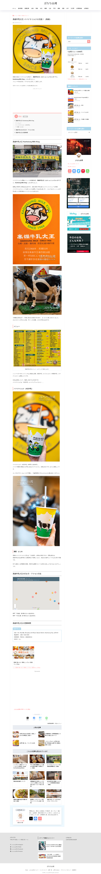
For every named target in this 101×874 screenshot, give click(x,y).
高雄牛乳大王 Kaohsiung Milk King (25, 120)
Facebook (35, 820)
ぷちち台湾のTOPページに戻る (22, 709)
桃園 (45, 8)
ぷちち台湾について (74, 163)
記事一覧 (50, 870)
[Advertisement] (37, 100)
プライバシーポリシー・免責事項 (68, 870)
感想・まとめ (20, 127)
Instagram (40, 820)
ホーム (14, 8)
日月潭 (72, 8)
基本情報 (20, 8)
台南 (32, 8)
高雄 (37, 8)
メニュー (19, 123)
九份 (50, 8)
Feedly (87, 173)
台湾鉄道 (86, 8)
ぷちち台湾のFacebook (17, 849)
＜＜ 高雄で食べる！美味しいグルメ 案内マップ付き (26, 667)
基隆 (59, 8)
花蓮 (63, 8)
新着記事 (27, 8)
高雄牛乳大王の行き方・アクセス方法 (25, 130)
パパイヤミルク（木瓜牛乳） (24, 125)
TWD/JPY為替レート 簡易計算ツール (77, 79)
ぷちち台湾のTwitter (16, 847)
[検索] (88, 41)
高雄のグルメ (58, 723)
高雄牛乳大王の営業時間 (22, 132)
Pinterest (83, 173)
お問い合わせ (72, 166)
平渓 (54, 8)
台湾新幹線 (79, 8)
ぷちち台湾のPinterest (17, 851)
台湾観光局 (68, 837)
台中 (67, 8)
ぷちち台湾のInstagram (17, 844)
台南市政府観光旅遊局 (71, 839)
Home (26, 870)
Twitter (79, 173)
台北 (41, 8)
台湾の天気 (12, 837)
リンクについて (43, 870)
